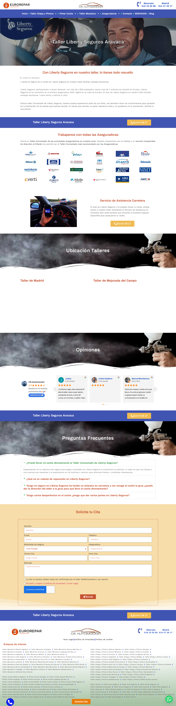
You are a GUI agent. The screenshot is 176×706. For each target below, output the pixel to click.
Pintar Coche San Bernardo (13, 694)
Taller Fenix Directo (141, 687)
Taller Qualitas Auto (127, 694)
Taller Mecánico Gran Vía (38, 659)
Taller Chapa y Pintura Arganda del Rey (133, 654)
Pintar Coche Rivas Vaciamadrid (66, 692)
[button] (88, 463)
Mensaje (28, 563)
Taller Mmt (126, 692)
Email (26, 535)
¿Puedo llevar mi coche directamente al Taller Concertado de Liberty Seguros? (72, 463)
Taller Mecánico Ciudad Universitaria (67, 657)
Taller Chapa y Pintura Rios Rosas (104, 672)
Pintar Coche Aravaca (31, 679)
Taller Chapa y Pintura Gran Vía (103, 664)
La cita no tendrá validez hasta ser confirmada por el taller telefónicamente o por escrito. (67, 579)
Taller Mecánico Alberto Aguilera (15, 649)
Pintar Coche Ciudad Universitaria (37, 684)
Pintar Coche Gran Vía (11, 687)
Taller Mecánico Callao (56, 654)
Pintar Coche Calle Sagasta (71, 682)
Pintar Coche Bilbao (31, 682)
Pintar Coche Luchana (52, 687)
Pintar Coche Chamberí (11, 684)
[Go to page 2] (105, 404)
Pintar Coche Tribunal (11, 697)
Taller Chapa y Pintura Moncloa (140, 667)
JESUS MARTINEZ (107, 379)
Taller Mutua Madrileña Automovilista (148, 692)
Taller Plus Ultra (110, 694)
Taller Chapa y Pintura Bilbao (130, 657)
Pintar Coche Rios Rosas (41, 692)
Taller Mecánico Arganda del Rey (60, 652)
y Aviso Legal (72, 583)
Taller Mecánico (87, 13)
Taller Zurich (131, 697)
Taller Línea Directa (98, 692)
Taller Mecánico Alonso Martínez (67, 649)
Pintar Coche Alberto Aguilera (14, 677)
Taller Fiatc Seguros (160, 687)
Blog (151, 13)
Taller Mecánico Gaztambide (13, 659)
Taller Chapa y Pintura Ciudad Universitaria (107, 662)
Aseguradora (94, 545)
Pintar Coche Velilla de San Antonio (61, 697)
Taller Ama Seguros (111, 684)
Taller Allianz (95, 684)
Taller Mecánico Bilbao (35, 654)
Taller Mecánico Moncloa (67, 662)
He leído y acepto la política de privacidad (45, 583)
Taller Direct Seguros (122, 687)
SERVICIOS (141, 13)
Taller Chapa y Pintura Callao (156, 657)
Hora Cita (93, 554)
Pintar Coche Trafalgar (61, 694)
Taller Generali (96, 689)
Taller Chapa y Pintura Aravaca (102, 654)
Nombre (27, 526)
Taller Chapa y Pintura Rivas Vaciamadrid (136, 672)
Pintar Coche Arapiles (11, 679)
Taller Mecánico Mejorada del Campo (39, 662)
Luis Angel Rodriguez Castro (142, 379)
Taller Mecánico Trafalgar (12, 669)
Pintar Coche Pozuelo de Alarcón (15, 692)
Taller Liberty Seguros (151, 689)
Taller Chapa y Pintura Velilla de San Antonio (140, 679)
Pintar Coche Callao (50, 682)
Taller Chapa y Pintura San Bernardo (104, 674)
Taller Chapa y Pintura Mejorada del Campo (107, 667)
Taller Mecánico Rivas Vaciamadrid (16, 667)
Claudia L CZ (71, 379)
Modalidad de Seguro (34, 545)
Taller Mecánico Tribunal (35, 669)
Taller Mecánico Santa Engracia (72, 667)
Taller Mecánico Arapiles (12, 652)
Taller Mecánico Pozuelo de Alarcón (45, 664)
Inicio (25, 13)
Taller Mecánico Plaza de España (15, 664)
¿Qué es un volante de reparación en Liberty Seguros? (58, 479)
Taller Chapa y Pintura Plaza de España (106, 669)
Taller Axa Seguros (129, 684)
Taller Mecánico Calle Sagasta (14, 657)
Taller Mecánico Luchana (12, 662)
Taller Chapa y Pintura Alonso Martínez (105, 652)
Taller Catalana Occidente (100, 687)
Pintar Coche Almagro (37, 677)
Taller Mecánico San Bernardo (45, 667)
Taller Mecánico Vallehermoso (60, 669)
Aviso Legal (68, 639)
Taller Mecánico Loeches (60, 659)
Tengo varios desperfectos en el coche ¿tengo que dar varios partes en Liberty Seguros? (78, 495)
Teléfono (93, 535)
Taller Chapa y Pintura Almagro (136, 649)
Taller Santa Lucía (164, 694)
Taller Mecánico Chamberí (39, 657)
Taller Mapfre (114, 692)
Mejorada (149, 3)
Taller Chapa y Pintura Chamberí (135, 659)
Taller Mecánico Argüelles (12, 654)
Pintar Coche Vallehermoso (33, 697)
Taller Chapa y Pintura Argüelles (103, 657)
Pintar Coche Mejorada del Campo (15, 689)
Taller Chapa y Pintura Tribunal (131, 677)
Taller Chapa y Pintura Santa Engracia (137, 674)
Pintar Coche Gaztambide (64, 684)
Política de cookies (104, 639)
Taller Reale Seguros (146, 694)
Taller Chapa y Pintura (42, 13)
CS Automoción (36, 382)
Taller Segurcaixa (97, 697)
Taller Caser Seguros (148, 684)
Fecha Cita (29, 554)
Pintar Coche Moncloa (40, 689)
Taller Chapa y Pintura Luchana (158, 664)
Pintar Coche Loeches (31, 687)
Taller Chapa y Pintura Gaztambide (141, 662)
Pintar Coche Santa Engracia (38, 694)
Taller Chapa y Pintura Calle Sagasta (105, 659)
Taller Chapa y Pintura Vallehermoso (104, 679)
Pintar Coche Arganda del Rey (55, 679)
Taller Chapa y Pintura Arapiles (136, 652)
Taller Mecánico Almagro (41, 649)
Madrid (165, 3)
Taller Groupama (133, 689)
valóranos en (35, 395)
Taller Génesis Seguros (114, 689)
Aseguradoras (109, 13)
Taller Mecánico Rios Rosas (73, 664)
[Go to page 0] (101, 404)
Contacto (127, 13)
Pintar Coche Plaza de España (64, 689)
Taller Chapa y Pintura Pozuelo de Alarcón (141, 669)
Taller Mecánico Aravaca (35, 652)
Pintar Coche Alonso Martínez (61, 677)
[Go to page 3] (107, 404)
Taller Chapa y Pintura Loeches (130, 664)
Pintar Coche (66, 13)
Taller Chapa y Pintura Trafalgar (103, 677)
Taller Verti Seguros (115, 697)
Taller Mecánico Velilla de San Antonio (17, 672)
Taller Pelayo (95, 694)
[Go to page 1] (103, 404)
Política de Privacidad (84, 639)
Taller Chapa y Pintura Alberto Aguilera (106, 649)
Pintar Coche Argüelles (11, 682)
